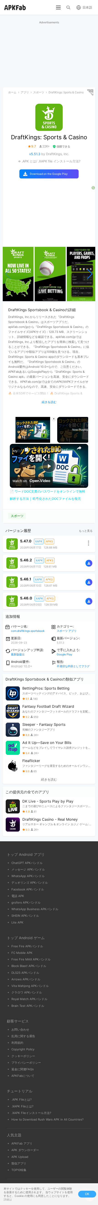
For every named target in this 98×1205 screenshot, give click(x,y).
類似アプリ (18, 1163)
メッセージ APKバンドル (28, 869)
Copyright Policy (22, 1049)
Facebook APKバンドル (27, 889)
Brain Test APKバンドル (27, 1006)
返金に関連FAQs (22, 1069)
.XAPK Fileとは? (22, 1106)
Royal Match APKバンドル (29, 999)
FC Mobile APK (22, 953)
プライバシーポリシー (26, 1062)
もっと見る (86, 530)
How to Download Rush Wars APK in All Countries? (47, 1119)
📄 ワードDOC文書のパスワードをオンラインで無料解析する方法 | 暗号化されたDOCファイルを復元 (48, 450)
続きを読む (49, 779)
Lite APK (17, 922)
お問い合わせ (20, 1029)
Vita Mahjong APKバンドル (30, 986)
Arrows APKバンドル (25, 979)
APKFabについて (22, 1076)
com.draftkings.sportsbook (28, 631)
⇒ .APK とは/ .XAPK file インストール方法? (49, 161)
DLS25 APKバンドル (25, 972)
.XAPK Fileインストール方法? (31, 1113)
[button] (90, 274)
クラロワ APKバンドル (26, 992)
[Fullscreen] (53, 440)
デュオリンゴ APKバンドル (29, 882)
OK (87, 1194)
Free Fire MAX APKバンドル (31, 959)
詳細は (8, 1199)
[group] (18, 274)
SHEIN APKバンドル (25, 915)
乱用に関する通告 (23, 1036)
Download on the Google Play (49, 174)
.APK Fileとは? (21, 1099)
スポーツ (17, 516)
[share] (79, 448)
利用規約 (17, 1042)
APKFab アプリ (21, 1143)
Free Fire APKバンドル (27, 946)
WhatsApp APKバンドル (28, 876)
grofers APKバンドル (26, 902)
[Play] (12, 440)
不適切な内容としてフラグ (73, 666)
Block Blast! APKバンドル (28, 966)
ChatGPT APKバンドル (27, 863)
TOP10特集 (18, 1170)
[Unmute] (18, 440)
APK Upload (19, 1157)
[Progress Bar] (33, 437)
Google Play (64, 654)
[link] (17, 451)
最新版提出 (18, 654)
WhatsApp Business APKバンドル (34, 909)
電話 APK (17, 896)
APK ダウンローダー (25, 1150)
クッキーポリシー (23, 1056)
